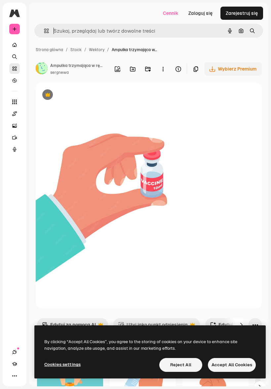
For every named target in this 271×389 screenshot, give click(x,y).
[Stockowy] (14, 68)
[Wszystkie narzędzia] (14, 102)
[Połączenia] (14, 352)
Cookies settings (62, 364)
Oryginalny (81, 95)
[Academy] (14, 364)
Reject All (180, 365)
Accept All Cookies (232, 365)
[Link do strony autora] (42, 69)
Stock (76, 49)
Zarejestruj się (242, 13)
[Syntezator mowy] (14, 149)
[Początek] (14, 45)
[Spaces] (14, 113)
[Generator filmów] (14, 137)
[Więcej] (14, 376)
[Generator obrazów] (14, 125)
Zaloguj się (200, 13)
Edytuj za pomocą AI (69, 326)
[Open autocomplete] (44, 30)
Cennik (170, 13)
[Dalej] (241, 324)
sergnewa (59, 72)
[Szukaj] (14, 56)
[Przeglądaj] (14, 80)
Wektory (96, 49)
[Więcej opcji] (163, 68)
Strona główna (49, 49)
